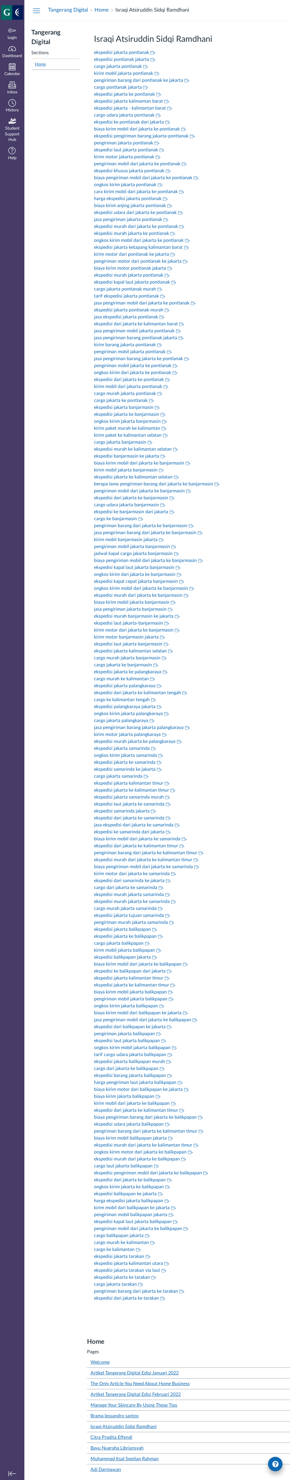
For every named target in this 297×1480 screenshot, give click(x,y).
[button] (12, 106)
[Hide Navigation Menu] (36, 10)
